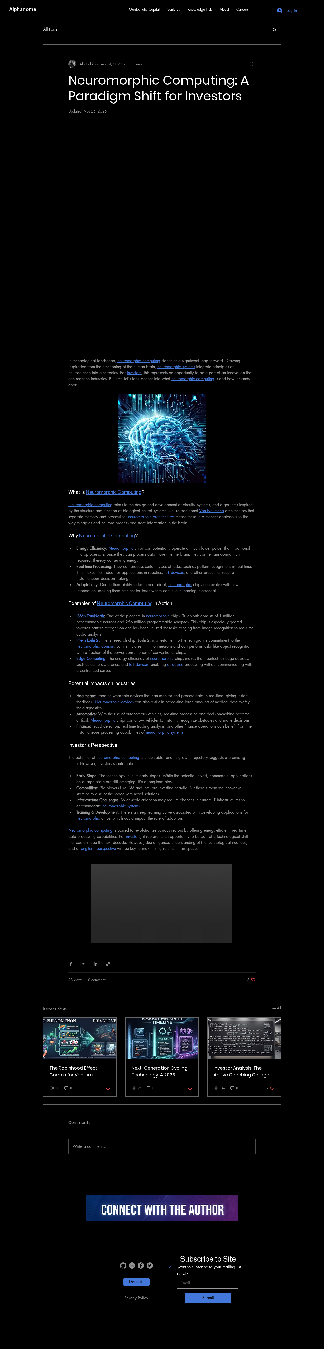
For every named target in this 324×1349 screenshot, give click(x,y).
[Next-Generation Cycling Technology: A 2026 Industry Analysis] (162, 1038)
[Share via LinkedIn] (95, 964)
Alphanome (22, 9)
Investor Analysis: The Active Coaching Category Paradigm (244, 1071)
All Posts (50, 29)
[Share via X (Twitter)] (83, 964)
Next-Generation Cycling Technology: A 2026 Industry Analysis (159, 1071)
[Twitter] (150, 1265)
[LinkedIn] (132, 1265)
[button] (174, 9)
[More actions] (253, 64)
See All (275, 1008)
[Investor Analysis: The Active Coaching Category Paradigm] (244, 1038)
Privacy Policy (136, 1298)
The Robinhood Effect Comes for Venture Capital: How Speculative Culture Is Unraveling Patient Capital (77, 1071)
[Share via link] (108, 964)
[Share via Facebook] (70, 964)
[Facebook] (141, 1265)
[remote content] (162, 235)
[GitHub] (123, 1265)
